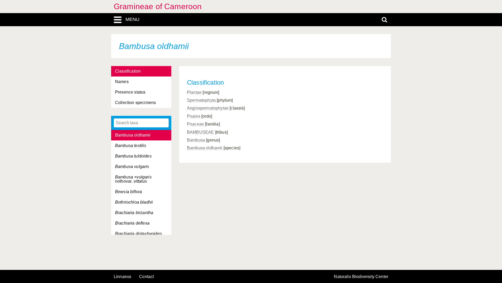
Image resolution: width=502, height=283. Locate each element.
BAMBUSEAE (200, 132)
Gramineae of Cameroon (158, 6)
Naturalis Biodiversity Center (361, 277)
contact (146, 276)
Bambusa (196, 140)
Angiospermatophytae (208, 108)
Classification (128, 71)
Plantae (194, 92)
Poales (193, 116)
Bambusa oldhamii (205, 148)
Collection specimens (135, 102)
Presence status (130, 92)
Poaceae (195, 124)
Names (122, 81)
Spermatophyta (201, 100)
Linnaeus (122, 277)
